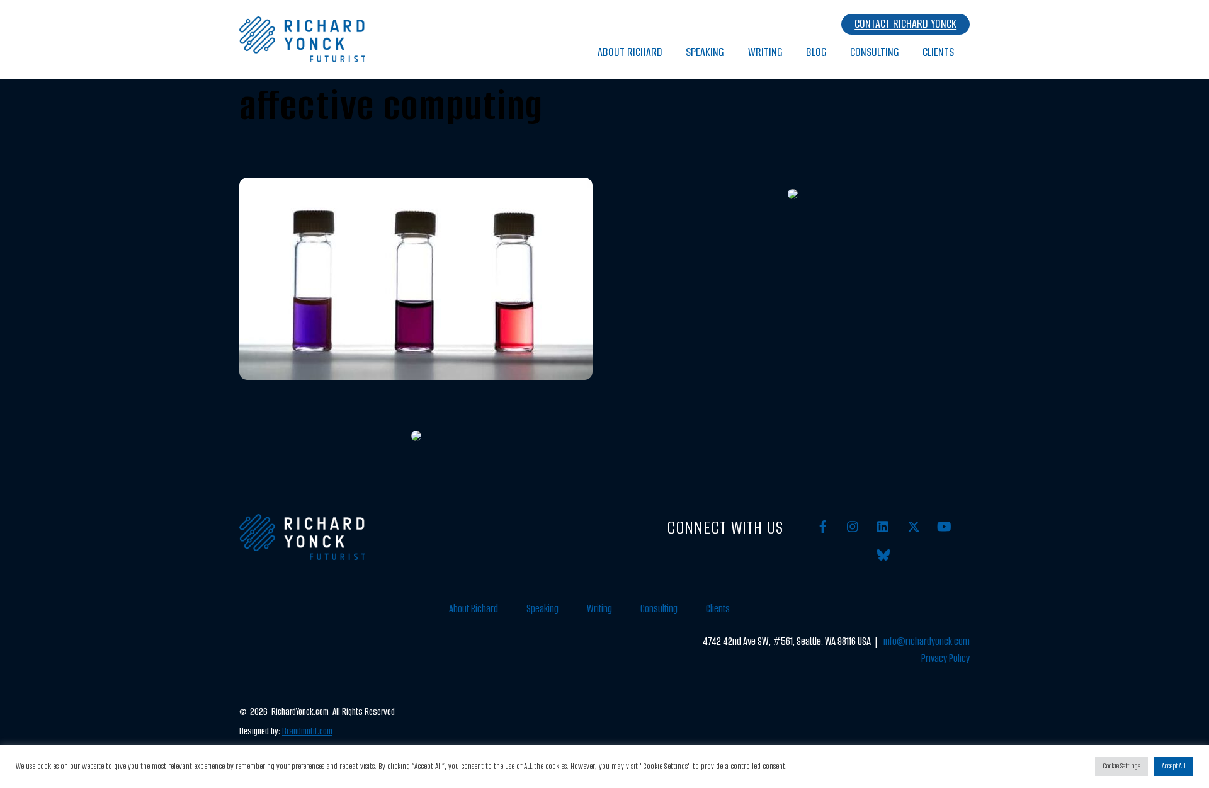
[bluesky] (883, 554)
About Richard (630, 52)
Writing (765, 52)
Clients (938, 52)
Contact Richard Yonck (905, 23)
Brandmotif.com (307, 731)
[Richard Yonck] (302, 55)
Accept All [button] (1174, 766)
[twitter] (913, 526)
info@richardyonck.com (926, 641)
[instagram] (853, 526)
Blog (816, 52)
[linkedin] (883, 526)
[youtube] (943, 526)
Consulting (874, 52)
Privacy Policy (945, 658)
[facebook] (823, 526)
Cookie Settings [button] (1121, 766)
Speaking (705, 52)
